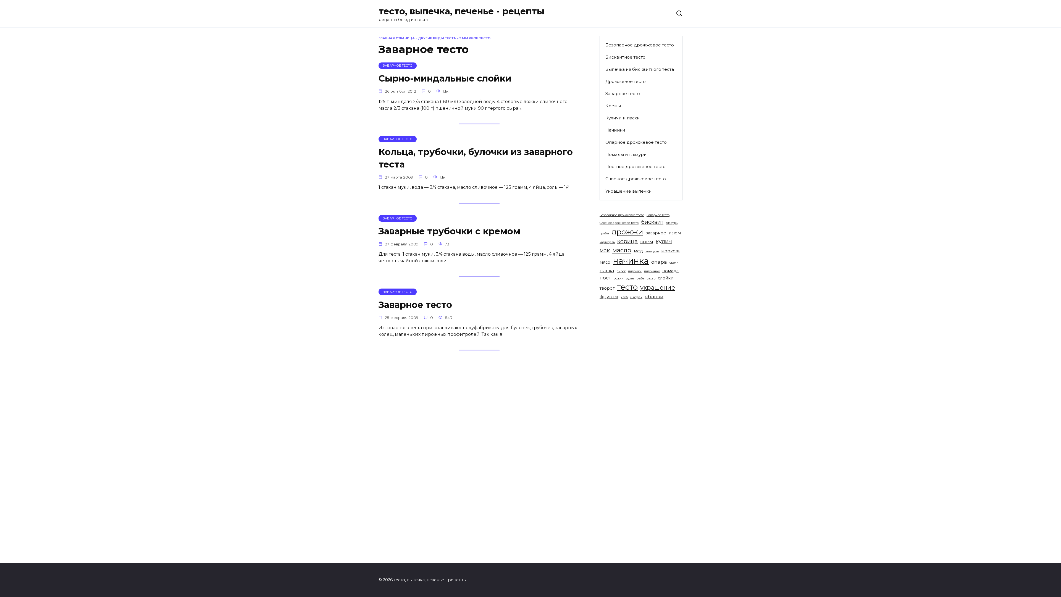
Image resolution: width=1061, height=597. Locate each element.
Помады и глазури (626, 154)
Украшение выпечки (628, 191)
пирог (621, 271)
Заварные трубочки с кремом (449, 231)
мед (638, 250)
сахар (651, 278)
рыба (640, 278)
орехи (673, 263)
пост (605, 278)
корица (627, 241)
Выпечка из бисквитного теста (639, 69)
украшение (657, 287)
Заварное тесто (415, 304)
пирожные (652, 271)
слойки (665, 278)
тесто (627, 287)
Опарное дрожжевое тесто (636, 142)
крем (646, 241)
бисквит (652, 222)
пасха (607, 270)
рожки (618, 278)
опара (659, 262)
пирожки (635, 271)
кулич (664, 241)
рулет (630, 278)
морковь (670, 250)
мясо (605, 262)
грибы (604, 233)
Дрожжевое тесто (625, 81)
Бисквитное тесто (625, 57)
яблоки (654, 296)
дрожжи (627, 231)
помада (670, 270)
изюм (675, 233)
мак (605, 250)
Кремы (613, 105)
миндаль (652, 251)
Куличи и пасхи (622, 118)
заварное (656, 233)
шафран (636, 297)
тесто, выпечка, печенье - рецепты (461, 11)
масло (621, 250)
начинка (631, 261)
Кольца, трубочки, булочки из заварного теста (476, 158)
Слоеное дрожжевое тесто (635, 178)
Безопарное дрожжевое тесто (639, 45)
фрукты (609, 296)
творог (607, 288)
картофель (607, 242)
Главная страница (397, 38)
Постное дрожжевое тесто (635, 166)
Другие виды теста (437, 38)
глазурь (671, 223)
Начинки (615, 130)
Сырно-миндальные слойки (445, 78)
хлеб (624, 297)
